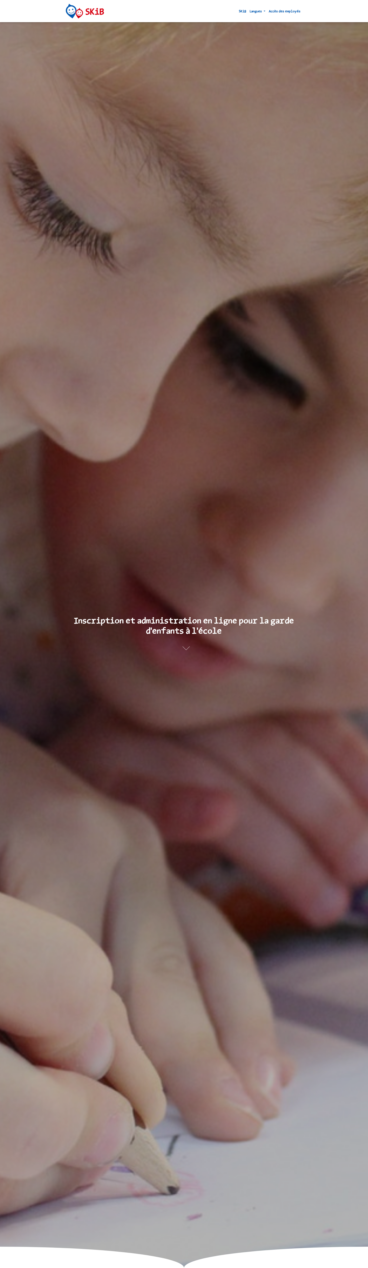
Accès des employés (284, 11)
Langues (256, 11)
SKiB (242, 11)
